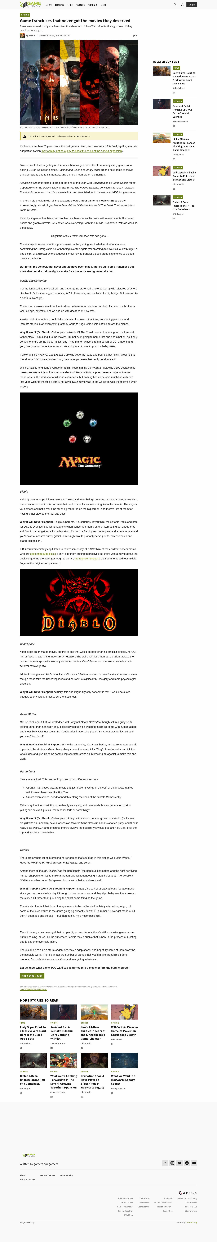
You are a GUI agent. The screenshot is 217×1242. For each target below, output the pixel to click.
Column (92, 4)
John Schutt (26, 1043)
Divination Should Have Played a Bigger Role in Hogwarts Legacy (92, 1081)
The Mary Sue (191, 1206)
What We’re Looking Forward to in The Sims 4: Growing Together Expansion (63, 1081)
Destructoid (191, 1202)
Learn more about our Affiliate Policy (33, 989)
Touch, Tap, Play (125, 1211)
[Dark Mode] (182, 5)
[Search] (175, 5)
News (49, 4)
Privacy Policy (66, 1175)
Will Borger (25, 1088)
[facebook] (187, 1163)
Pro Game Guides (125, 1198)
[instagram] (172, 1163)
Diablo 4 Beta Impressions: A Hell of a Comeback (32, 1079)
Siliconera (144, 1202)
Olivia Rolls (86, 1043)
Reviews (59, 4)
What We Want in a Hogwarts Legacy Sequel (123, 1079)
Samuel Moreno (57, 1043)
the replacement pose (87, 558)
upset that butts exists (43, 553)
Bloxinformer (191, 1211)
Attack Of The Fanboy (187, 1198)
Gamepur (168, 1198)
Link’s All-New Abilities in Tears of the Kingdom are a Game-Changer (93, 1032)
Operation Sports (164, 1206)
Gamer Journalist (125, 1206)
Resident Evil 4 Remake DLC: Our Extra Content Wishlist (61, 1032)
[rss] (165, 1163)
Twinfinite (144, 1198)
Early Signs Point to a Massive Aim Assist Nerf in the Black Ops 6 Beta (33, 1032)
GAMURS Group (191, 1222)
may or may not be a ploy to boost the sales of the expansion (81, 151)
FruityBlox (168, 1211)
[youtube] (194, 1163)
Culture (80, 4)
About (23, 1175)
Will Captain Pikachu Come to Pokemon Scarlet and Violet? (124, 1031)
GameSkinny (143, 1206)
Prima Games (127, 1202)
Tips (70, 4)
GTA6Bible (128, 1215)
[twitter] (179, 1163)
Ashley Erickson (57, 1092)
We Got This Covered (163, 1202)
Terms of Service (47, 1175)
